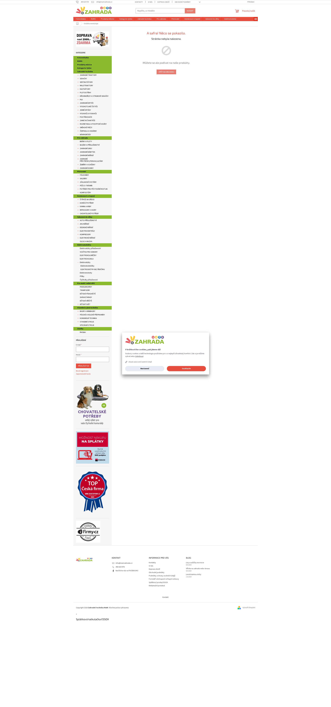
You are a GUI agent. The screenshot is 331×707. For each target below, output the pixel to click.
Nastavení (144, 368)
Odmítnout (139, 356)
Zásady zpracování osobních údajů (140, 362)
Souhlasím (186, 368)
